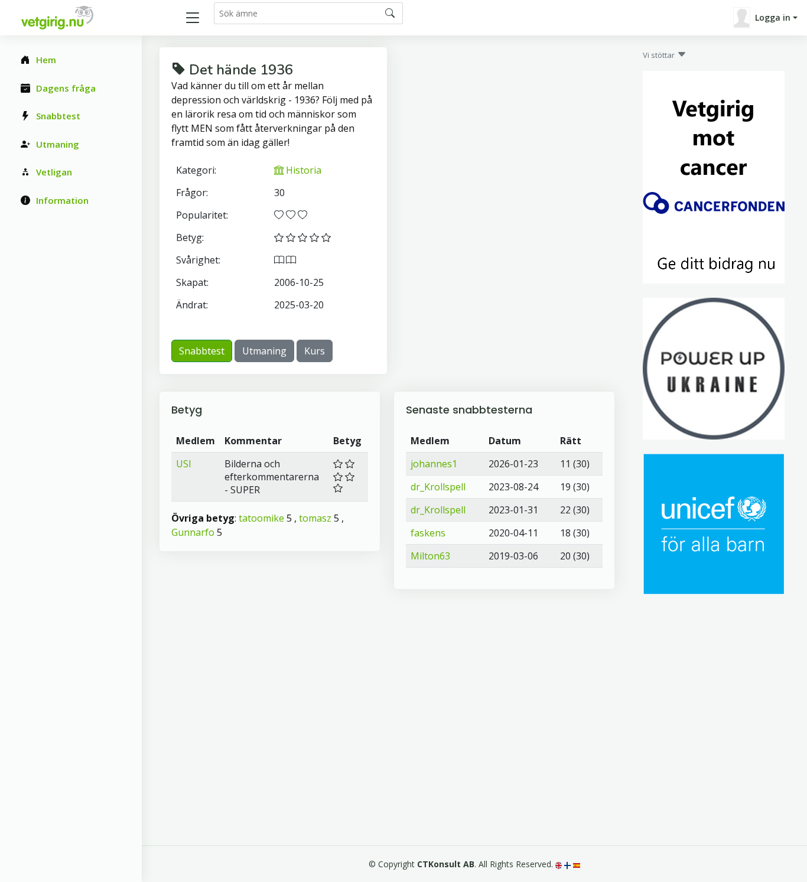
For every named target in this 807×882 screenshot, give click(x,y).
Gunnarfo (192, 532)
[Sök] (390, 13)
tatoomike (261, 518)
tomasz (315, 518)
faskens (428, 532)
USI (183, 463)
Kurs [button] (314, 350)
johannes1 (434, 463)
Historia (302, 170)
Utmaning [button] (264, 350)
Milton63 (430, 555)
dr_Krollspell (438, 486)
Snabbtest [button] (201, 350)
